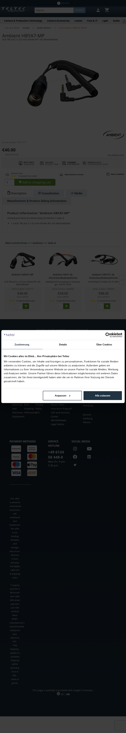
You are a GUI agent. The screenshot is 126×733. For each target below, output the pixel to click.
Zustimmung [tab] (22, 344)
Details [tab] (63, 344)
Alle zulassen (102, 395)
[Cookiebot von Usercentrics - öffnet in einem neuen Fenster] (108, 335)
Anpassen (60, 395)
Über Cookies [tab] (104, 344)
